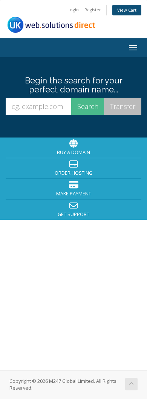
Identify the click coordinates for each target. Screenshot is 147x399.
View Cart (126, 10)
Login (73, 9)
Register (92, 9)
